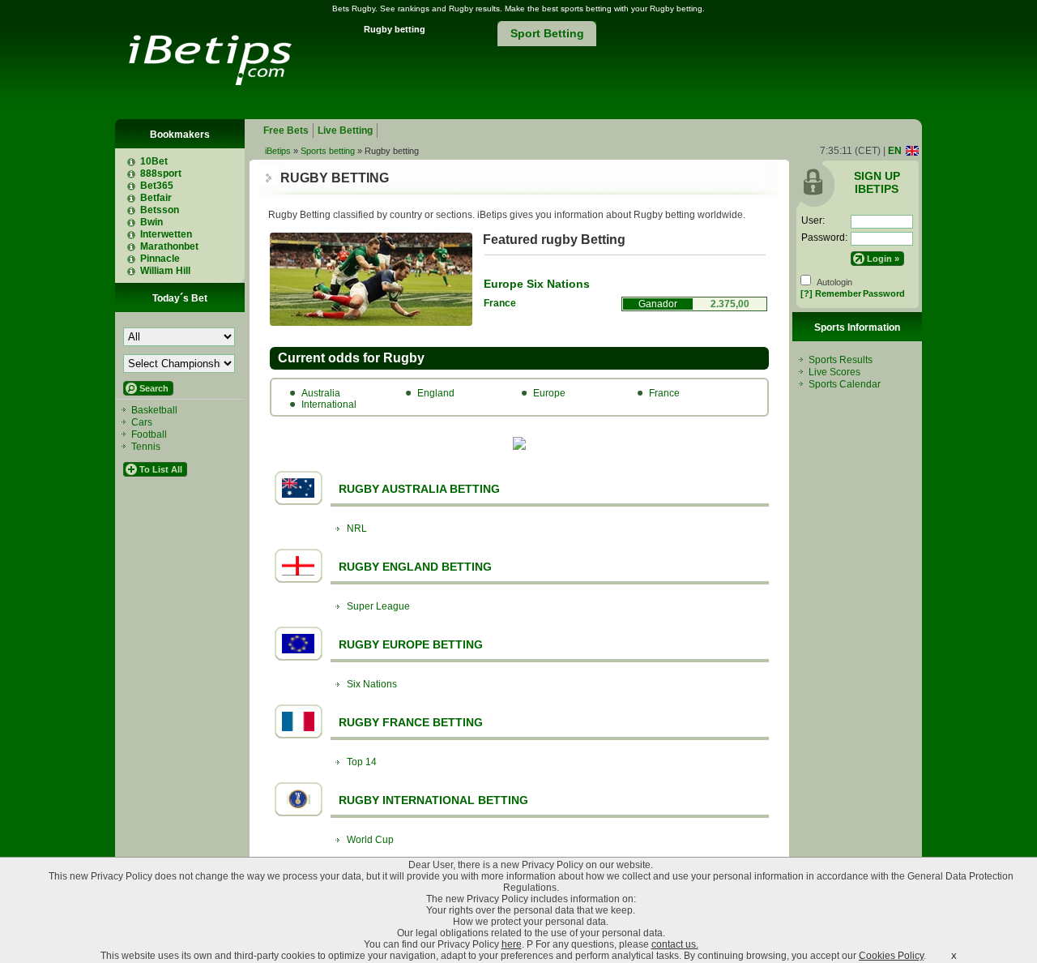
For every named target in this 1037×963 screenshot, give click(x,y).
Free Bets (286, 130)
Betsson (159, 210)
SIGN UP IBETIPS (877, 182)
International (328, 404)
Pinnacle (160, 258)
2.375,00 (730, 304)
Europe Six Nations (537, 283)
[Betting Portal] (207, 81)
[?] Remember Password (852, 293)
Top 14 (362, 762)
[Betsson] (136, 209)
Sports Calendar (845, 384)
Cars (141, 422)
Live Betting (345, 130)
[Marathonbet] (136, 246)
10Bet (154, 161)
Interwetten (166, 234)
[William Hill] (136, 270)
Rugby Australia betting (419, 488)
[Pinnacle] (136, 258)
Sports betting (328, 151)
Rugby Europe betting (411, 644)
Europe (549, 393)
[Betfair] (136, 197)
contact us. (674, 944)
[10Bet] (136, 161)
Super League (378, 606)
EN (895, 150)
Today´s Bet (179, 298)
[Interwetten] (136, 234)
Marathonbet (169, 246)
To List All (160, 469)
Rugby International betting (433, 800)
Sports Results (841, 360)
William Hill (165, 270)
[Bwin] (136, 222)
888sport (160, 173)
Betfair (156, 197)
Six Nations (372, 684)
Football (149, 434)
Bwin (151, 222)
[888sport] (136, 173)
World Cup (370, 839)
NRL (357, 528)
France (500, 303)
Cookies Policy (891, 955)
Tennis (145, 446)
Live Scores (834, 372)
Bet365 (156, 185)
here (511, 944)
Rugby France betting (411, 722)
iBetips (278, 151)
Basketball (154, 410)
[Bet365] (136, 185)
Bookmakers (180, 134)
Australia (320, 393)
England (435, 393)
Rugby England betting (415, 566)
